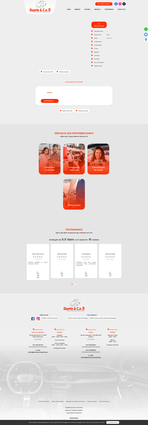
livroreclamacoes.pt (104, 401)
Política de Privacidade (57, 401)
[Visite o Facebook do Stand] (32, 319)
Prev (28, 47)
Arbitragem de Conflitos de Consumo (75, 401)
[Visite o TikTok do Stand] (49, 319)
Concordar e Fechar (113, 422)
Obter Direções (38, 339)
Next (81, 47)
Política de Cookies (92, 401)
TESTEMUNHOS (109, 9)
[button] (72, 283)
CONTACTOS (121, 9)
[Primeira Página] (74, 306)
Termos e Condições (44, 401)
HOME (69, 9)
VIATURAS (87, 9)
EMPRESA (77, 9)
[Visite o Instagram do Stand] (38, 319)
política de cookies (99, 422)
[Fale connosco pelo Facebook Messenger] (103, 318)
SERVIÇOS (97, 9)
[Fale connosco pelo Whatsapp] (78, 318)
